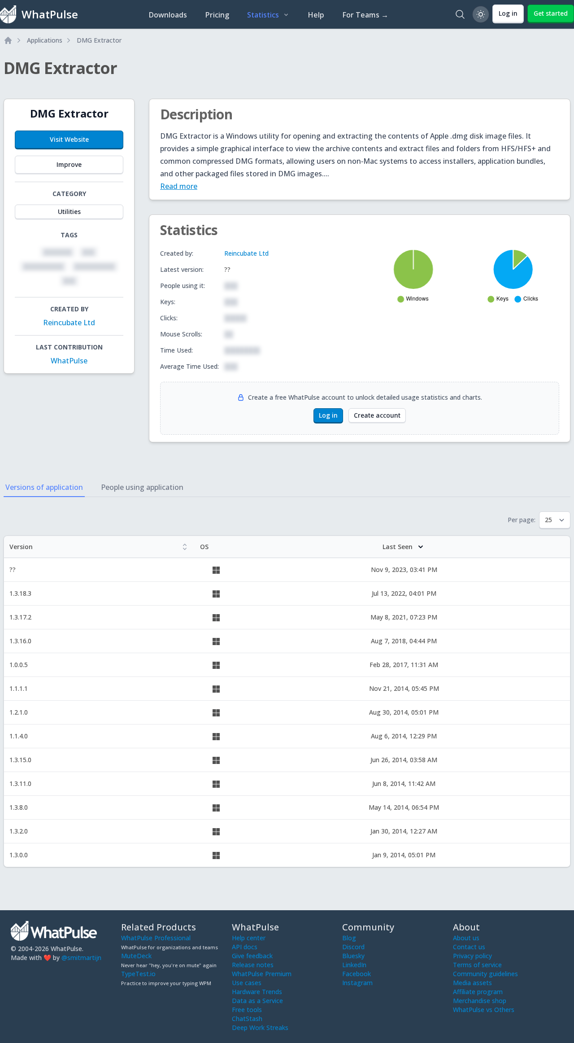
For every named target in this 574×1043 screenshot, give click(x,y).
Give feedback (252, 955)
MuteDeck (136, 955)
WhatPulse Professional (156, 938)
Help (316, 15)
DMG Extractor (99, 40)
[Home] (8, 40)
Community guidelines (485, 973)
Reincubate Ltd (69, 322)
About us (466, 938)
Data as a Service (257, 1000)
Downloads (167, 15)
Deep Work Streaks (260, 1027)
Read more (178, 186)
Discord (353, 947)
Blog (349, 938)
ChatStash (247, 1018)
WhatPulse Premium (261, 973)
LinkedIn (354, 964)
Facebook (356, 973)
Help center (248, 938)
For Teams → (365, 15)
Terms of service (477, 964)
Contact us (469, 947)
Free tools (247, 1009)
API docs (244, 947)
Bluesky (353, 955)
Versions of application (44, 487)
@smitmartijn (81, 957)
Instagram (357, 982)
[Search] (460, 14)
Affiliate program (478, 991)
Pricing (217, 15)
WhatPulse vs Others (483, 1009)
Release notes (253, 964)
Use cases (246, 982)
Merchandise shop (479, 1000)
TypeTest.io (138, 973)
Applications (44, 40)
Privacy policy (472, 955)
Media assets (472, 982)
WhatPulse (69, 361)
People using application (142, 487)
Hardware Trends (257, 991)
